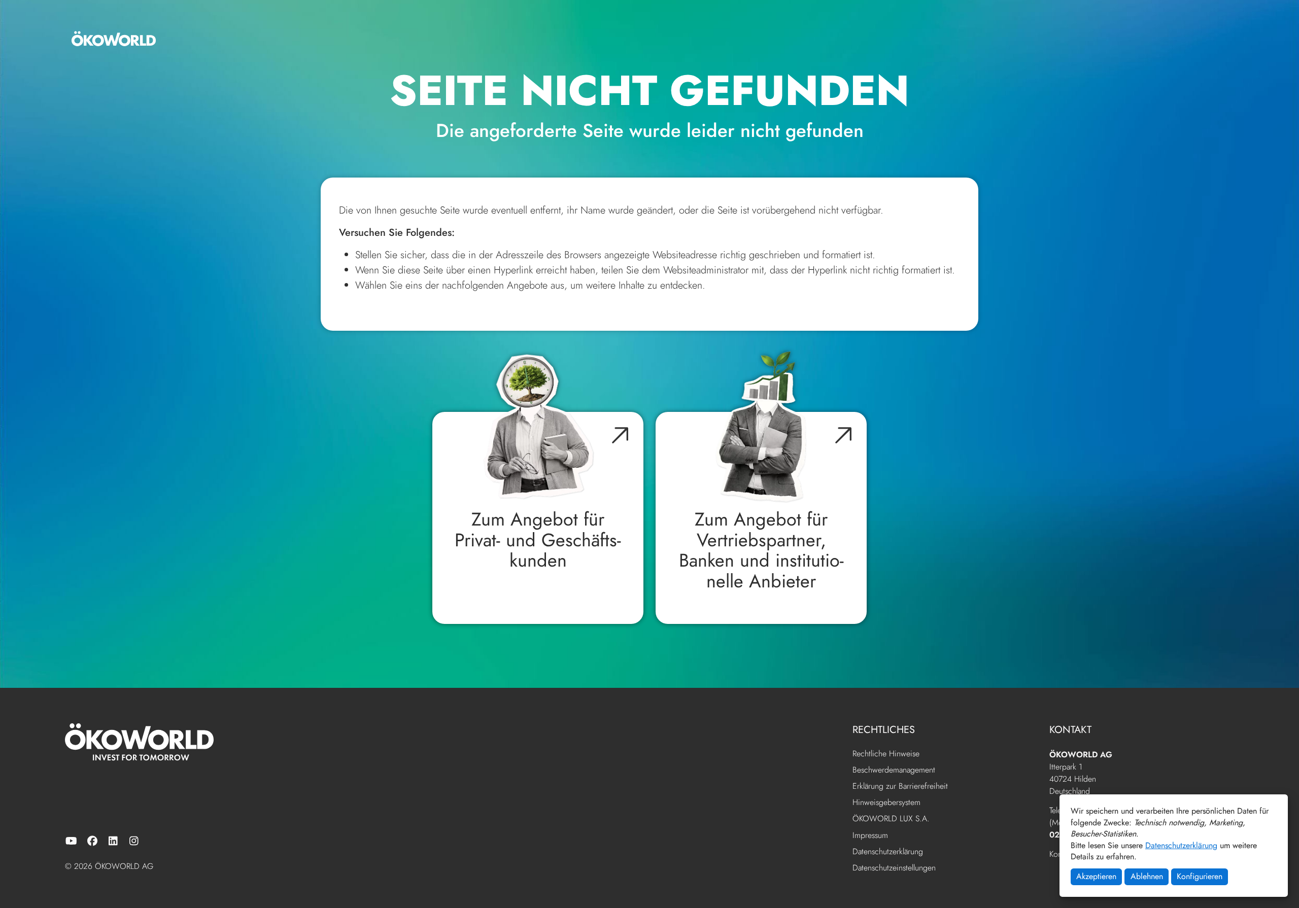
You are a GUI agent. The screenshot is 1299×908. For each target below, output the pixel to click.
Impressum (870, 835)
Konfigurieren (1199, 876)
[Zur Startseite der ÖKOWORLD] (113, 38)
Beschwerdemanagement (893, 770)
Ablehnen (1147, 876)
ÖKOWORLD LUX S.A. (891, 819)
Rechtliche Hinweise (885, 754)
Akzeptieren (1096, 876)
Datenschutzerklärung (1181, 845)
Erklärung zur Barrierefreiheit (900, 786)
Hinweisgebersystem (886, 802)
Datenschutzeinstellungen (894, 867)
